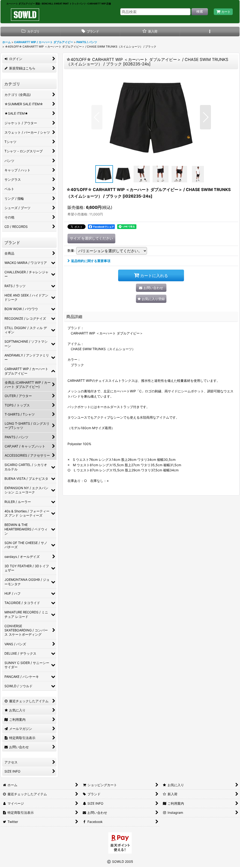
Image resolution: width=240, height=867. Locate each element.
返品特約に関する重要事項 (90, 261)
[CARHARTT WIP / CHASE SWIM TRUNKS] (151, 117)
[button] (210, 31)
